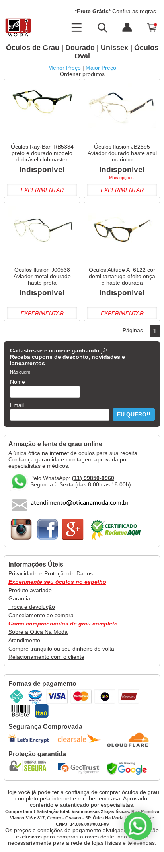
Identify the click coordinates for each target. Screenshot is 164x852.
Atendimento (24, 640)
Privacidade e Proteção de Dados (50, 573)
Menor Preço (64, 67)
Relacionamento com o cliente (46, 657)
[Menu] (76, 27)
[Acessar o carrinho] (152, 27)
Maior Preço (101, 67)
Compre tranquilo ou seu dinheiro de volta (61, 648)
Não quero (20, 372)
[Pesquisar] (101, 27)
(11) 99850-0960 (93, 478)
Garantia (19, 598)
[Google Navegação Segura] (128, 768)
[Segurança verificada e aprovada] (30, 766)
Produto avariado (30, 590)
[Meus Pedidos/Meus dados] (127, 27)
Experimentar (42, 190)
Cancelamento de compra (41, 615)
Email (17, 405)
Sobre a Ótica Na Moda (38, 632)
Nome (17, 382)
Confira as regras (134, 11)
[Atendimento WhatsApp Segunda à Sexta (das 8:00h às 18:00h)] (138, 826)
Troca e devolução (31, 607)
